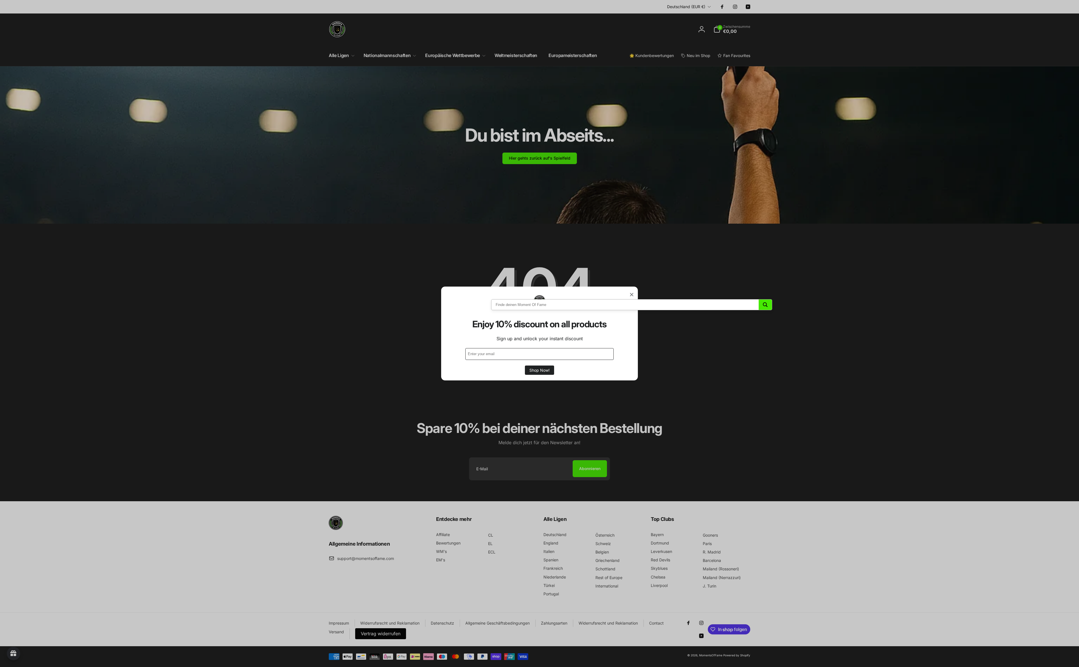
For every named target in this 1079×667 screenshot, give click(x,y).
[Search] (765, 305)
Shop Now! (539, 370)
